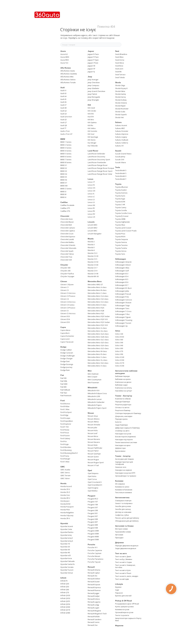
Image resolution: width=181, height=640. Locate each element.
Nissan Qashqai (94, 453)
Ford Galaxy (65, 438)
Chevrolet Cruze (66, 233)
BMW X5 (63, 177)
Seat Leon (119, 68)
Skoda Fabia (120, 91)
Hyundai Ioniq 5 (66, 538)
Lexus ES (91, 185)
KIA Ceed (91, 108)
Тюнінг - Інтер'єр (123, 456)
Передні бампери (122, 401)
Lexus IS (91, 193)
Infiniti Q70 (64, 592)
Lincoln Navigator (94, 233)
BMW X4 (63, 174)
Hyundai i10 (65, 544)
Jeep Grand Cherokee (96, 91)
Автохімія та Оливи (124, 526)
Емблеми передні (122, 376)
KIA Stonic (92, 140)
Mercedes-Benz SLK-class (98, 363)
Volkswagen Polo (122, 297)
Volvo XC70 (119, 363)
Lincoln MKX (92, 225)
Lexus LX (91, 202)
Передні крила (121, 419)
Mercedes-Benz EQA (96, 308)
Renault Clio (92, 576)
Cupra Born (65, 333)
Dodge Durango (66, 364)
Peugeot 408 (93, 525)
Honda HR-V (65, 498)
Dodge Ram (65, 370)
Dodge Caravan (66, 353)
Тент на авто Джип (123, 556)
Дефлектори (120, 448)
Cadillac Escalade (67, 205)
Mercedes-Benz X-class (97, 366)
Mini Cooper (92, 376)
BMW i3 (63, 191)
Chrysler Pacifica (67, 273)
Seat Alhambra (121, 54)
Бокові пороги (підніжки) (125, 436)
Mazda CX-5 (92, 259)
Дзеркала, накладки (123, 416)
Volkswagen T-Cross (123, 311)
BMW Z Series (66, 188)
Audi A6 (63, 102)
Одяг (117, 590)
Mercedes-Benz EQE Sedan (99, 316)
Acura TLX (64, 63)
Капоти (118, 422)
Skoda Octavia (121, 103)
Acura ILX (64, 54)
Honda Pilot (65, 509)
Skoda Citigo (120, 85)
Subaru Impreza (121, 134)
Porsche (91, 544)
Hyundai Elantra (66, 532)
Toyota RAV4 (120, 236)
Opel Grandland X (95, 485)
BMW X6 (63, 180)
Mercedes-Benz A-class (97, 287)
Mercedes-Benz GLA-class (98, 334)
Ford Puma (64, 456)
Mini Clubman (93, 374)
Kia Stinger (92, 143)
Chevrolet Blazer (67, 222)
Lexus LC (91, 196)
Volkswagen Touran (123, 323)
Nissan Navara (94, 442)
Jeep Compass (93, 85)
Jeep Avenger (93, 79)
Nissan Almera (93, 419)
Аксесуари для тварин (124, 459)
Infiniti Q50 (64, 586)
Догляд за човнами (123, 512)
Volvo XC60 (119, 360)
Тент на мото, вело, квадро (126, 576)
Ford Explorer (65, 424)
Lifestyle (119, 584)
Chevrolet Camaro (67, 228)
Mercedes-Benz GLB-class (98, 337)
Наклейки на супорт (123, 391)
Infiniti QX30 (65, 595)
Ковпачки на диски (123, 382)
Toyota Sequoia (121, 239)
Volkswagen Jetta (122, 291)
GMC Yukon (65, 478)
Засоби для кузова (123, 506)
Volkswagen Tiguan (123, 317)
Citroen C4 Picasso (67, 308)
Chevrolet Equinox (67, 236)
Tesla (117, 167)
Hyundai (64, 523)
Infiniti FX (64, 581)
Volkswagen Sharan (123, 302)
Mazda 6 (91, 250)
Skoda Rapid (120, 106)
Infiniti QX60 (65, 607)
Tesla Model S (120, 173)
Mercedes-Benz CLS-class (98, 302)
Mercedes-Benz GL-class (98, 331)
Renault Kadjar (94, 596)
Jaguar (91, 51)
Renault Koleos (94, 599)
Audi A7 (63, 105)
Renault (91, 567)
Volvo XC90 (119, 366)
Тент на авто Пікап (123, 573)
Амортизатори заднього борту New (128, 619)
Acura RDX (64, 60)
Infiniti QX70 (65, 610)
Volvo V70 (119, 351)
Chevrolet (64, 216)
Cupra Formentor (67, 336)
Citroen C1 (64, 287)
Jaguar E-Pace (93, 54)
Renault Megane (94, 610)
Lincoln (91, 222)
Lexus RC (91, 208)
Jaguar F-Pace (93, 57)
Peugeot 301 (93, 513)
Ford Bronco (65, 403)
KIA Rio (90, 125)
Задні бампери (121, 425)
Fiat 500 (63, 378)
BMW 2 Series (65, 145)
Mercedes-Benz (95, 281)
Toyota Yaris (120, 254)
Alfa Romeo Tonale (68, 82)
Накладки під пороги (124, 439)
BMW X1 (63, 165)
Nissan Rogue (93, 459)
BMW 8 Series (65, 162)
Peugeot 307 (93, 516)
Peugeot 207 (93, 507)
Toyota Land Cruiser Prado (126, 230)
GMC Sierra (65, 472)
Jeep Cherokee (94, 82)
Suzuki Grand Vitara (123, 153)
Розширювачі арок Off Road (127, 604)
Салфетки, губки (122, 515)
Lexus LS (91, 199)
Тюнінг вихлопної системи (126, 442)
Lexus (90, 179)
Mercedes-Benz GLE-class (98, 342)
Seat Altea (119, 57)
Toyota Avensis (121, 193)
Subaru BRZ (120, 128)
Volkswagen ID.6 (121, 282)
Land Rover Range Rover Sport (100, 171)
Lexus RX (91, 211)
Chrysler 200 (65, 270)
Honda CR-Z (65, 492)
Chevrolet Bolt (66, 225)
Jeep (90, 77)
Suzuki (118, 151)
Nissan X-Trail (93, 465)
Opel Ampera (93, 473)
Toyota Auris (120, 196)
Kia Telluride (93, 145)
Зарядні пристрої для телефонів (124, 463)
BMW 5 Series (65, 153)
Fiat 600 (63, 387)
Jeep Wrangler (93, 100)
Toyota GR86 (120, 219)
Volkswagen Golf (122, 270)
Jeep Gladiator (93, 88)
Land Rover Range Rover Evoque (101, 168)
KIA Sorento (92, 131)
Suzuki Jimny (120, 156)
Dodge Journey (66, 367)
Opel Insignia (93, 488)
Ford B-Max (64, 406)
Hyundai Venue (66, 573)
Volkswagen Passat (123, 294)
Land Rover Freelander (97, 162)
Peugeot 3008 (93, 533)
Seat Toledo (120, 77)
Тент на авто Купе (123, 570)
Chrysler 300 (65, 268)
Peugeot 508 (93, 528)
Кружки (118, 587)
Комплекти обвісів (123, 398)
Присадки (119, 537)
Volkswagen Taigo (122, 305)
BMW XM (63, 185)
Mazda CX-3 (92, 253)
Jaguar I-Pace (93, 63)
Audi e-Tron (65, 131)
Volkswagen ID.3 (121, 273)
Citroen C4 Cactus (67, 305)
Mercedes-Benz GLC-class (98, 339)
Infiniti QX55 (65, 601)
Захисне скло (120, 467)
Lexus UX (91, 217)
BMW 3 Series (65, 148)
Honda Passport (67, 506)
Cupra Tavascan (67, 342)
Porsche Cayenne (95, 550)
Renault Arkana (94, 570)
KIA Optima (92, 122)
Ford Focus (64, 432)
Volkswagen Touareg (123, 320)
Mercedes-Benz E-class (97, 305)
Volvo (117, 331)
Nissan (91, 413)
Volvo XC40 (119, 357)
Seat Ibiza (119, 66)
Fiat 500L (63, 381)
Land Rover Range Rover (98, 165)
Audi (62, 87)
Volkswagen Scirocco (123, 300)
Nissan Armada (94, 424)
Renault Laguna (94, 602)
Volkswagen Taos (122, 308)
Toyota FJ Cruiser (122, 216)
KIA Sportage (93, 137)
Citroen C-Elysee (67, 284)
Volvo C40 (119, 334)
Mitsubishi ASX (94, 390)
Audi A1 (63, 90)
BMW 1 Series (65, 142)
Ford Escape (65, 418)
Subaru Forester (121, 131)
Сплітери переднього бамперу (128, 413)
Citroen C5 (64, 310)
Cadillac (64, 202)
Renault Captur (94, 573)
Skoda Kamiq (120, 94)
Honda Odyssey (66, 515)
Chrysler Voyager (67, 276)
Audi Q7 (63, 122)
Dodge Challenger (67, 355)
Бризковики (120, 451)
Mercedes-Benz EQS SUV (98, 325)
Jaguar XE (91, 66)
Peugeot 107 (93, 501)
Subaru (118, 122)
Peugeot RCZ (93, 498)
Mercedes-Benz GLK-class (98, 345)
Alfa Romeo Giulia (67, 71)
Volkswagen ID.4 (121, 276)
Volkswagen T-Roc (122, 314)
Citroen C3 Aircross (68, 293)
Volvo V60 (119, 348)
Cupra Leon (65, 339)
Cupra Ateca (65, 330)
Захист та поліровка (123, 503)
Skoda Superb (121, 114)
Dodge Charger (66, 358)
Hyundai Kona (66, 558)
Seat (117, 51)
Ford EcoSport (66, 412)
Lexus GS (91, 188)
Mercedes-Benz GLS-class (98, 348)
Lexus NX (91, 205)
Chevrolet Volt (66, 260)
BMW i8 (63, 194)
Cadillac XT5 (65, 208)
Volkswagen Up (121, 326)
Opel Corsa (92, 479)
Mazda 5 (91, 247)
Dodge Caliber (66, 350)
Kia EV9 (91, 116)
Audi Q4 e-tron (66, 116)
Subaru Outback (121, 140)
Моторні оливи (121, 529)
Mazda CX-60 (93, 265)
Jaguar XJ (91, 71)
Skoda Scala (120, 111)
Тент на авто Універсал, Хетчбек (125, 566)
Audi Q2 (63, 111)
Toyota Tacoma (121, 245)
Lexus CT (91, 182)
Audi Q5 (63, 119)
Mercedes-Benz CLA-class (98, 296)
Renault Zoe (93, 625)
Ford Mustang (65, 450)
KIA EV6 (91, 113)
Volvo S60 (119, 339)
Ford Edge (64, 415)
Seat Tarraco (120, 74)
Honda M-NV (65, 504)
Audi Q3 (63, 113)
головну (84, 38)
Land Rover (93, 151)
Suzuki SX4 (119, 159)
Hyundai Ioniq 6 (66, 541)
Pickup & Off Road (123, 601)
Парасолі (119, 593)
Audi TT (63, 128)
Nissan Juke (92, 427)
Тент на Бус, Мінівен (123, 559)
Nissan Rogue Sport (96, 462)
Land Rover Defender (96, 153)
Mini (90, 371)
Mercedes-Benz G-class (97, 328)
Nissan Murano (94, 439)
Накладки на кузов (123, 433)
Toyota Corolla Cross (123, 213)
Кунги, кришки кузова (124, 606)
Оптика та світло (122, 407)
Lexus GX (91, 191)
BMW (62, 139)
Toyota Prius (120, 233)
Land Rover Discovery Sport (99, 159)
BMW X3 (63, 171)
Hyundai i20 (65, 546)
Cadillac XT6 (65, 211)
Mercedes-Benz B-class (97, 290)
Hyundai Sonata (66, 567)
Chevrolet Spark (66, 251)
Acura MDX (64, 57)
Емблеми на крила (123, 379)
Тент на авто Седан (123, 562)
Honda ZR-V (65, 518)
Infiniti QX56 (65, 604)
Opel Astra (92, 476)
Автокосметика (122, 497)
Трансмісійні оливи (123, 532)
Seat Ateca (119, 63)
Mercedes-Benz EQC (96, 313)
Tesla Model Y (120, 179)
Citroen (63, 281)
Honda (63, 483)
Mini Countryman (94, 379)
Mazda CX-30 (93, 256)
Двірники (119, 542)
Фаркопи (119, 625)
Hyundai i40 (65, 552)
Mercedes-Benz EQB (96, 310)
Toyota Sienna (121, 242)
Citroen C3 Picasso (67, 296)
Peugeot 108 (93, 504)
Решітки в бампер (122, 410)
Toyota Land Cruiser (123, 228)
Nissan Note (93, 445)
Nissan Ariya (93, 416)
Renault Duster (94, 581)
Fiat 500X (63, 384)
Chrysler (64, 265)
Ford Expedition (66, 421)
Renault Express (94, 587)
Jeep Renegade (94, 97)
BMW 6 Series (65, 156)
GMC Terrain (65, 475)
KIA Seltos (92, 128)
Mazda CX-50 (93, 262)
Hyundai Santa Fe (67, 564)
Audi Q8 (63, 125)
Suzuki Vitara (120, 162)
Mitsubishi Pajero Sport (97, 408)
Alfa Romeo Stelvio (68, 79)
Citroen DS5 (65, 322)
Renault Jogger (93, 593)
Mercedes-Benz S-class (97, 357)
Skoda (118, 82)
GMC (62, 467)
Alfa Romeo (65, 68)
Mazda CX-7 (92, 268)
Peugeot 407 (93, 522)
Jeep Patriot (92, 94)
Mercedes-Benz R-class (97, 354)
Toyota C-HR (120, 204)
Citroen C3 (64, 290)
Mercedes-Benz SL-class (97, 360)
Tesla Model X (120, 176)
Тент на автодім (122, 579)
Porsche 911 (93, 547)
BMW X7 (63, 183)
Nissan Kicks (93, 430)
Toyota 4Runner (121, 187)
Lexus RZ (91, 214)
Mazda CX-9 (92, 270)
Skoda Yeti (119, 117)
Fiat (62, 375)
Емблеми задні (121, 385)
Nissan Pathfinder (95, 448)
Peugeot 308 (93, 519)
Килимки (119, 481)
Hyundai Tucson (66, 570)
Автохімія (119, 534)
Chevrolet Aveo (66, 219)
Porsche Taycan (94, 562)
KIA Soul (91, 134)
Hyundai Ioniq (66, 535)
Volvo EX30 (119, 337)
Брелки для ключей (123, 595)
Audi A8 (63, 108)
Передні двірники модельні (126, 545)
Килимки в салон (122, 487)
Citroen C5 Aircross (68, 313)
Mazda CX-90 (93, 273)
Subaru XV (119, 145)
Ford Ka (63, 441)
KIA (89, 105)
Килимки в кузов (122, 609)
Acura (63, 51)
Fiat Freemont (65, 395)
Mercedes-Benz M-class (97, 351)
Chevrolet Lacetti (67, 239)
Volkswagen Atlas (122, 268)
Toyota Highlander (122, 222)
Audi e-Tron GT (66, 134)
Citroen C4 (64, 299)
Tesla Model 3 (120, 170)
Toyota (118, 184)
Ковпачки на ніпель (123, 388)
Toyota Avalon (121, 190)
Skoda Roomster (122, 108)
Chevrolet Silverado (68, 248)
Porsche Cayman (94, 553)
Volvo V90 (119, 354)
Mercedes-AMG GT (95, 284)
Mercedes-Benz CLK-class (98, 299)
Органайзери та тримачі (125, 476)
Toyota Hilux (120, 225)
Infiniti (63, 578)
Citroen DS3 (65, 316)
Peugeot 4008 (93, 536)
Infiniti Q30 (64, 583)
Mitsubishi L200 (94, 396)
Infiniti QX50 (65, 598)
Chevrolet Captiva (67, 230)
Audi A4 (63, 96)
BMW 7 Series (65, 159)
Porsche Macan (94, 556)
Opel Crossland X (95, 482)
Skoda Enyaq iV (121, 88)
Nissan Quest (93, 456)
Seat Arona (119, 60)
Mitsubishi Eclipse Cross (97, 393)
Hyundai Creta (66, 529)
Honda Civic (65, 495)
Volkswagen (120, 259)
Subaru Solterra (121, 143)
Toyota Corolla (121, 210)
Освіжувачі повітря (123, 500)
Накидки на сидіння (123, 470)
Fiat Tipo (63, 393)
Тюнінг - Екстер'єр (123, 396)
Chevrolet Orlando (67, 245)
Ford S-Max (64, 461)
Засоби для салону (123, 509)
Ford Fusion (65, 435)
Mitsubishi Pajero (95, 405)
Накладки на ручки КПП (125, 473)
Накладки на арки (122, 445)
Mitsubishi (92, 387)
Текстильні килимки (123, 492)
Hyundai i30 (65, 549)
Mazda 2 (91, 241)
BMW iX (63, 197)
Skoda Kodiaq (120, 100)
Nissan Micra (93, 436)
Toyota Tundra (121, 248)
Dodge (63, 347)
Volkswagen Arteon (123, 265)
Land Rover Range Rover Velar (100, 174)
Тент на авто (121, 553)
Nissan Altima (93, 421)
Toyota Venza (120, 251)
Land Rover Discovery (96, 156)
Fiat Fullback (65, 390)
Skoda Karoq (120, 97)
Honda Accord (66, 486)
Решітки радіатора (123, 404)
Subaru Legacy (121, 137)
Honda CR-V (65, 489)
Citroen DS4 (65, 319)
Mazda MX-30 (93, 276)
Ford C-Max (64, 409)
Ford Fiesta (64, 430)
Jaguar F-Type (93, 60)
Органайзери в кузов (124, 612)
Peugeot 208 (93, 510)
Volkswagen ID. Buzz (123, 288)
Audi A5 (63, 99)
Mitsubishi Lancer (95, 399)
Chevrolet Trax (66, 257)
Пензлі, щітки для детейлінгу (127, 518)
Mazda (91, 239)
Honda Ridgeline (67, 512)
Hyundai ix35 (65, 555)
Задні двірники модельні (125, 548)
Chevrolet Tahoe (67, 254)
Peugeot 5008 (93, 539)
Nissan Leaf (92, 433)
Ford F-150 (64, 427)
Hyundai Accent (66, 526)
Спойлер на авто (122, 430)
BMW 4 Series (65, 151)
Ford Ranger (65, 459)
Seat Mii (118, 71)
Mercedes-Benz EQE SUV (98, 319)
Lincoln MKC (92, 230)
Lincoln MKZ (92, 228)
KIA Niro (91, 119)
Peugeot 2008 (93, 531)
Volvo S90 (119, 342)
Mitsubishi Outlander (96, 402)
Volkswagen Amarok (123, 262)
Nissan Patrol (93, 451)
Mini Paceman (93, 382)
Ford (62, 400)
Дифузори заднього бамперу (127, 428)
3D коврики (120, 484)
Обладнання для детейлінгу (127, 521)
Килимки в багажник (123, 489)
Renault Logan (93, 608)
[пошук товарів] (119, 45)
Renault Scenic (94, 622)
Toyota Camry (120, 207)
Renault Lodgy (93, 605)
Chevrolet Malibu (67, 242)
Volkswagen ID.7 (121, 285)
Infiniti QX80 (65, 613)
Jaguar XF (91, 68)
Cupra (63, 327)
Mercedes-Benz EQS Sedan (99, 322)
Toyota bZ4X (120, 201)
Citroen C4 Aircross (68, 302)
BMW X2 (63, 168)
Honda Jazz (65, 501)
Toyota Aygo (120, 198)
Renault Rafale (94, 616)
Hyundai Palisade (67, 561)
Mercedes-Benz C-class (97, 293)
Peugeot (91, 496)
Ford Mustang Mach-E (69, 453)
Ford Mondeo (65, 447)
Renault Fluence (94, 590)
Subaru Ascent (121, 125)
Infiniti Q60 (64, 589)
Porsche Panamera (95, 559)
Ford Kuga (64, 444)
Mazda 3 (91, 244)
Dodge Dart (65, 361)
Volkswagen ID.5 (121, 279)
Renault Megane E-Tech (97, 613)
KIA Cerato (92, 111)
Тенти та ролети (122, 615)
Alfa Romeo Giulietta (68, 74)
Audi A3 (63, 93)
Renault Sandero (94, 619)
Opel (90, 470)
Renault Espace (94, 584)
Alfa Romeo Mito (67, 76)
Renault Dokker (94, 578)
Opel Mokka (92, 491)
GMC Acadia (65, 469)
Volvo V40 (119, 345)
